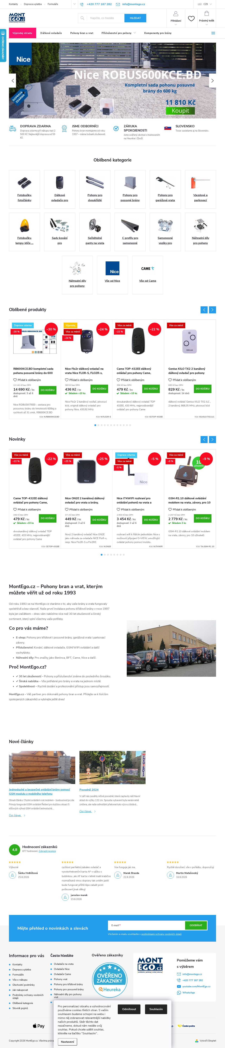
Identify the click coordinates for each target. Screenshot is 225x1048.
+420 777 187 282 (192, 980)
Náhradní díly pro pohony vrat (68, 996)
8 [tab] (117, 425)
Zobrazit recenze (47, 851)
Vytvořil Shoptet (208, 1040)
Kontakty (13, 4)
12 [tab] (130, 425)
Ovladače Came (62, 974)
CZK (206, 4)
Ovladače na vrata (63, 964)
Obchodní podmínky (23, 985)
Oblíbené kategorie (22, 1003)
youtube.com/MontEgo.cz (196, 986)
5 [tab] (108, 425)
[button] (12, 81)
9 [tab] (120, 425)
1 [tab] (95, 425)
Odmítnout (129, 1009)
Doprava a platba (33, 4)
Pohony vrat (60, 979)
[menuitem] (22, 33)
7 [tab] (114, 425)
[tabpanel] (35, 369)
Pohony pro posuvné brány (69, 989)
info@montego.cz (192, 974)
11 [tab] (127, 425)
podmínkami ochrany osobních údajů (161, 934)
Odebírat (196, 925)
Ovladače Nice (61, 969)
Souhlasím (156, 1009)
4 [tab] (105, 425)
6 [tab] (111, 425)
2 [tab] (98, 425)
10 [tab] (124, 425)
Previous (204, 309)
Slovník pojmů (20, 1008)
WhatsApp (188, 992)
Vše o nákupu (19, 979)
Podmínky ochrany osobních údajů (28, 996)
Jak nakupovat (20, 990)
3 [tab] (101, 425)
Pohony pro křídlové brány (68, 984)
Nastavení (67, 1042)
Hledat (135, 18)
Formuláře (53, 4)
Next (212, 309)
